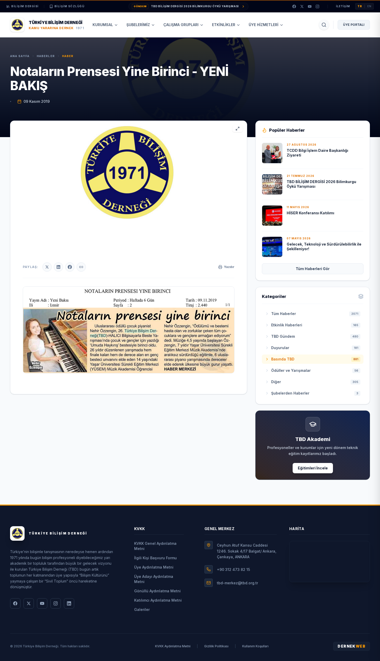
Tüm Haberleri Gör (313, 268)
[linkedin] (69, 603)
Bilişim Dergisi (25, 6)
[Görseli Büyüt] (237, 128)
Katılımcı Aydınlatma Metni (158, 600)
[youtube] (309, 6)
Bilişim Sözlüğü (70, 6)
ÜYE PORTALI (353, 25)
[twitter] (302, 6)
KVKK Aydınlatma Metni (173, 646)
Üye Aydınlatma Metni (153, 567)
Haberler (46, 56)
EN (369, 6)
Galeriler (142, 609)
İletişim (343, 6)
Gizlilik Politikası (216, 646)
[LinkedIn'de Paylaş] (58, 267)
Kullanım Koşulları (255, 646)
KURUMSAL (103, 24)
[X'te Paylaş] (47, 267)
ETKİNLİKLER (223, 24)
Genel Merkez (219, 528)
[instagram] (317, 6)
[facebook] (294, 6)
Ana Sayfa (19, 56)
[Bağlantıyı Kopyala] (81, 267)
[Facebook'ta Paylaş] (69, 267)
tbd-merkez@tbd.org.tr (237, 583)
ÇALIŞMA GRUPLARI (181, 24)
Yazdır (229, 267)
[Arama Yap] (324, 25)
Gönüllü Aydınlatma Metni (157, 591)
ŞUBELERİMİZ (138, 24)
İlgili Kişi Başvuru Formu (155, 558)
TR (360, 6)
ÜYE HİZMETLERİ (263, 24)
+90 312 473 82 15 (233, 569)
